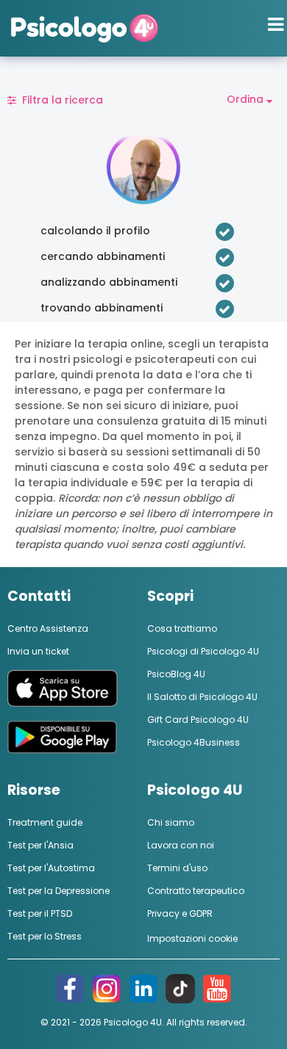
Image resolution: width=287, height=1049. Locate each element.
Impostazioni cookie (192, 938)
